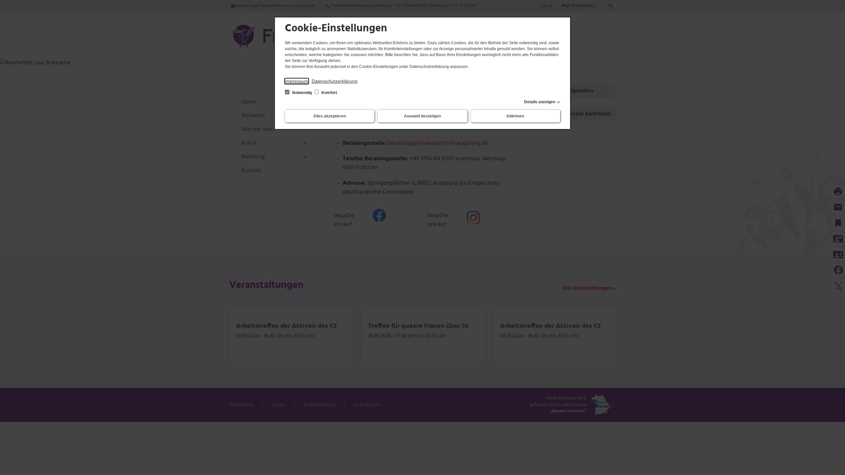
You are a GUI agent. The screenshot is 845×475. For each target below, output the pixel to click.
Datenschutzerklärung (334, 81)
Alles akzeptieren (329, 116)
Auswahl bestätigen (422, 116)
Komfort (329, 92)
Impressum (296, 81)
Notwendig (302, 92)
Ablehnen (515, 116)
